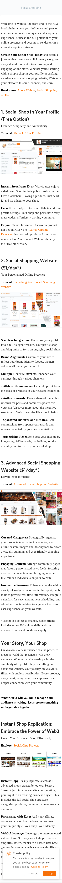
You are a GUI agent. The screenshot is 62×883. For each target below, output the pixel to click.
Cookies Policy (39, 867)
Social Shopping (31, 8)
